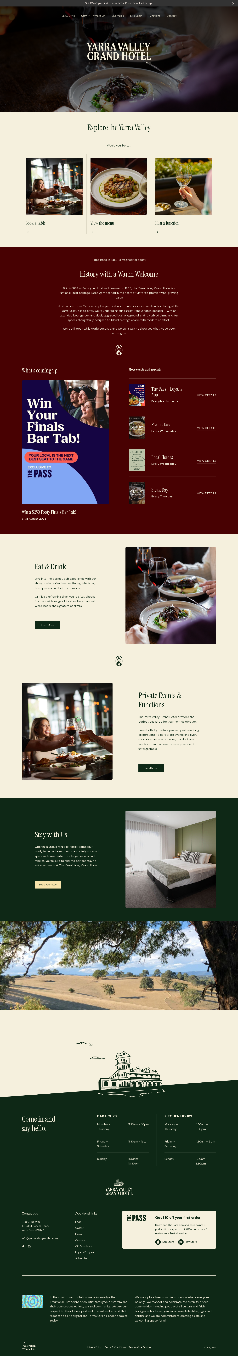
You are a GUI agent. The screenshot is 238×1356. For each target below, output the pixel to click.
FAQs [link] (78, 1222)
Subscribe (81, 1258)
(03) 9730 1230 (31, 1222)
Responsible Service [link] (140, 1347)
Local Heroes (162, 457)
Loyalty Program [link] (85, 1252)
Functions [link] (154, 15)
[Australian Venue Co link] (29, 1347)
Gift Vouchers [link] (83, 1246)
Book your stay (48, 884)
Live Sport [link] (136, 15)
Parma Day (160, 424)
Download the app (143, 3)
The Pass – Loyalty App (166, 392)
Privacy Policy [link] (94, 1347)
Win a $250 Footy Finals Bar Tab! (49, 512)
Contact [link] (171, 15)
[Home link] (119, 1188)
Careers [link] (80, 1240)
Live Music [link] (118, 15)
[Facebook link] (23, 1246)
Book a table (36, 223)
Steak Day (159, 490)
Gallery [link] (79, 1228)
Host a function (167, 223)
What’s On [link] (99, 15)
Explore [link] (79, 1234)
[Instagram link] (29, 1246)
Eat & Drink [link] (68, 15)
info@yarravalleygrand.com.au (40, 1238)
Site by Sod (210, 1347)
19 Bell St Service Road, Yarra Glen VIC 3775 (35, 1228)
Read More (47, 625)
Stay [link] (84, 15)
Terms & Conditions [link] (115, 1347)
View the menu (102, 223)
